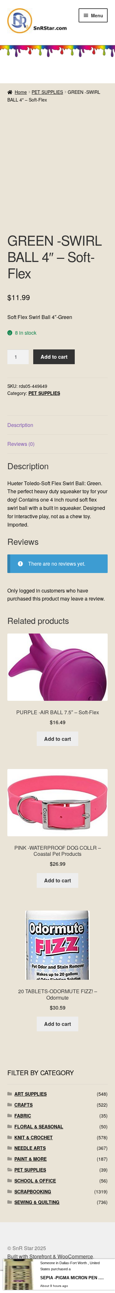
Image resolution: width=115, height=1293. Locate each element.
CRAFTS (23, 1104)
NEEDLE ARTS (30, 1148)
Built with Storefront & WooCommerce (50, 1256)
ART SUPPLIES (30, 1094)
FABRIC (22, 1115)
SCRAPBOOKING (32, 1191)
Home (21, 92)
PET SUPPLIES (47, 92)
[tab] (57, 425)
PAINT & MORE (30, 1159)
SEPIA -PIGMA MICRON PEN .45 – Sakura (72, 1277)
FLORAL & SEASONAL (38, 1126)
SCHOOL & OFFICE (35, 1180)
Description (20, 425)
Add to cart (54, 356)
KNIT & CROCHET (33, 1137)
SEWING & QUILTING (36, 1202)
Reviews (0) (20, 443)
